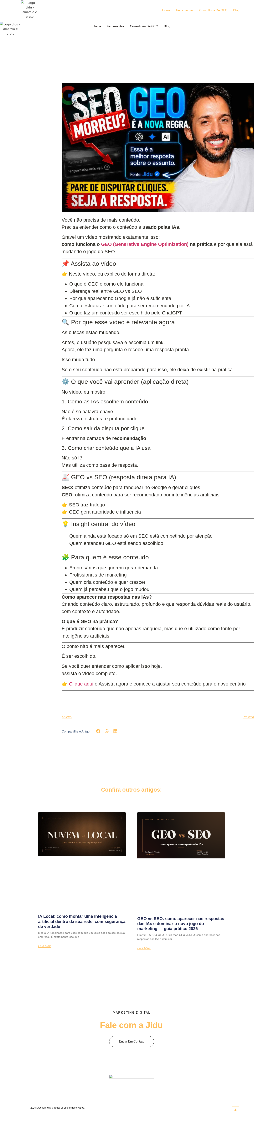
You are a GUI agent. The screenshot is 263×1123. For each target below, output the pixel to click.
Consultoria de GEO (213, 10)
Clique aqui (82, 683)
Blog (236, 10)
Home (166, 10)
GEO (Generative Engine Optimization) (144, 244)
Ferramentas (184, 10)
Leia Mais (44, 946)
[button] (98, 731)
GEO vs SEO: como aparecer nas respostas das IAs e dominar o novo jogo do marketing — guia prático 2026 (180, 923)
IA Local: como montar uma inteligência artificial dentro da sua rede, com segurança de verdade (81, 921)
